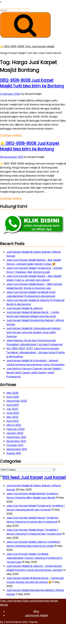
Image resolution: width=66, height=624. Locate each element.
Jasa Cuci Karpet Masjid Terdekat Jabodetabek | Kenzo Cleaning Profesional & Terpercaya (34, 558)
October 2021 (14, 445)
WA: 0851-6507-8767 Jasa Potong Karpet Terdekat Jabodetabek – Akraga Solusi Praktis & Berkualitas (35, 352)
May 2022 (12, 417)
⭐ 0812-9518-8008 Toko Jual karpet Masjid (27, 46)
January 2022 (14, 433)
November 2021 (16, 441)
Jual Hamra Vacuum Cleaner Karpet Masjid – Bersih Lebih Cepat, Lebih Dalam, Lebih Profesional (34, 372)
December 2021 (16, 437)
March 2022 (13, 425)
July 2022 (12, 409)
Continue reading (11, 135)
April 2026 (12, 397)
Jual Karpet (55, 477)
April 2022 (12, 421)
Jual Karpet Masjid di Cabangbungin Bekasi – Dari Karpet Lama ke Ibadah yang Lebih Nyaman (34, 332)
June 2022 (12, 413)
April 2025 (12, 405)
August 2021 (13, 453)
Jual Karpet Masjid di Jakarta (24, 308)
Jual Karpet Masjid (36, 615)
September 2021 (16, 449)
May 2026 (12, 393)
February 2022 (15, 429)
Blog (36, 611)
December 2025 (16, 401)
